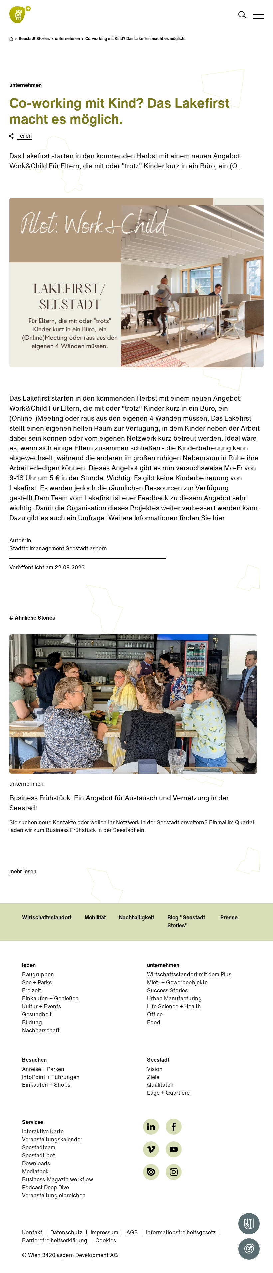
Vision (155, 1069)
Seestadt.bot (38, 1156)
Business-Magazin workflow (57, 1180)
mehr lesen (22, 872)
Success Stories (167, 991)
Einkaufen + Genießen (50, 999)
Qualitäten (160, 1085)
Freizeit (31, 991)
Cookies (105, 1241)
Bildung (32, 1023)
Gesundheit (37, 1015)
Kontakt (32, 1233)
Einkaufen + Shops (46, 1085)
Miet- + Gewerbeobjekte (177, 983)
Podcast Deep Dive (45, 1188)
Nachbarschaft (41, 1031)
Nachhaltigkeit (136, 918)
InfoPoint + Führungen (51, 1077)
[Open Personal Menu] (249, 1249)
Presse (229, 918)
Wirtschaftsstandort (46, 918)
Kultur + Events (41, 1007)
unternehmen (67, 39)
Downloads (36, 1164)
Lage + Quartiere (168, 1093)
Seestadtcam (38, 1148)
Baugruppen (38, 975)
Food (153, 1023)
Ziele (153, 1077)
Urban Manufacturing (174, 999)
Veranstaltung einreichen (54, 1196)
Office (155, 1015)
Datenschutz (66, 1233)
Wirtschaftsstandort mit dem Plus (189, 975)
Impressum (104, 1233)
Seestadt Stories (34, 39)
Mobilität (95, 918)
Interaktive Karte (43, 1132)
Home (14, 42)
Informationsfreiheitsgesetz (181, 1233)
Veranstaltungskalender (52, 1140)
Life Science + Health (174, 1007)
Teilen (24, 136)
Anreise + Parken (43, 1069)
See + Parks (37, 983)
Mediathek (35, 1172)
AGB (132, 1233)
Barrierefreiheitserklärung (54, 1241)
